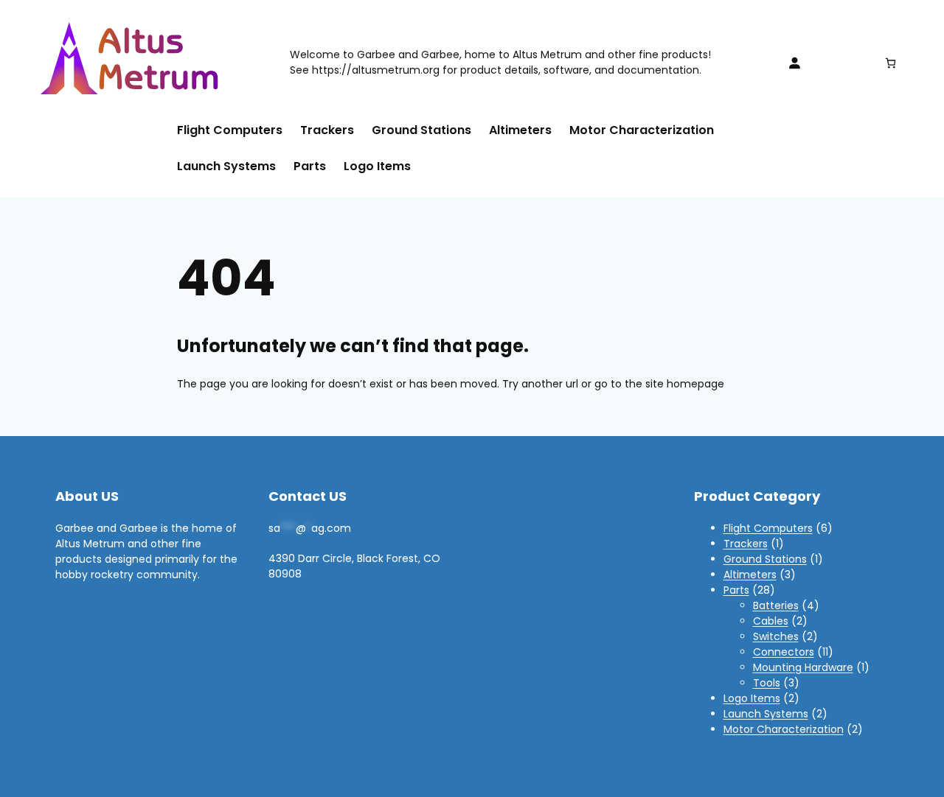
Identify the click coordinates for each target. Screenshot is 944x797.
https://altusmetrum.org (376, 70)
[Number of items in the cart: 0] (890, 63)
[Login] (794, 62)
